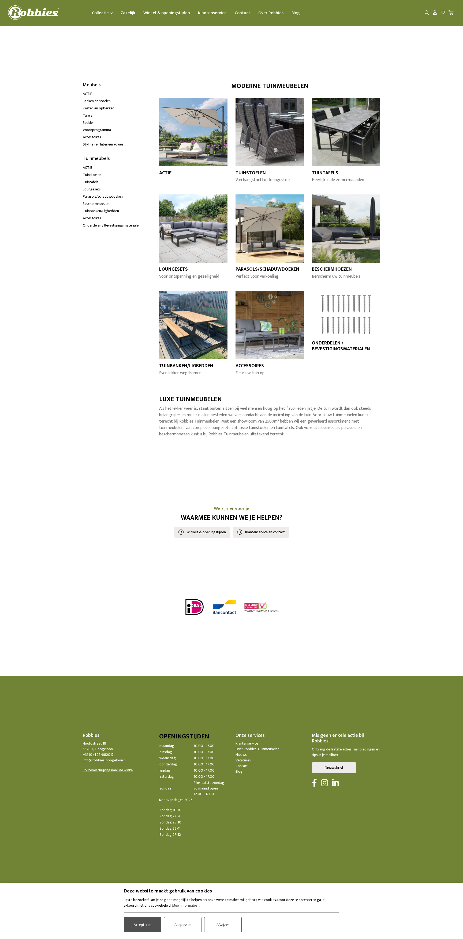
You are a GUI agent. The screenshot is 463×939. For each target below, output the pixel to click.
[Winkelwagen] (451, 13)
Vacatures (243, 760)
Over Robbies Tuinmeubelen (257, 749)
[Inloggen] (435, 13)
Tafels (87, 115)
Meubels (92, 85)
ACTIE (87, 94)
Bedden (89, 123)
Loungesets (92, 189)
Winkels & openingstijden (206, 532)
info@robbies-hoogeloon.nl (104, 760)
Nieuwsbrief (334, 767)
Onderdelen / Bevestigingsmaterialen (111, 225)
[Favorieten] (443, 13)
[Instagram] (324, 783)
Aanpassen (182, 925)
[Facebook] (314, 783)
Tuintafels (90, 182)
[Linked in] (335, 783)
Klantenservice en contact (265, 532)
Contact (242, 766)
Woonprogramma (97, 130)
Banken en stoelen (97, 101)
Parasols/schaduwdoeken (103, 196)
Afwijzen (223, 925)
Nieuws (241, 755)
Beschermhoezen (96, 204)
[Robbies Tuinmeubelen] (33, 13)
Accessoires (92, 137)
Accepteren (142, 925)
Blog (239, 771)
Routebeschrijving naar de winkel (108, 770)
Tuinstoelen (92, 175)
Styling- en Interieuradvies (103, 144)
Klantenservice (247, 743)
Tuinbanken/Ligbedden (101, 211)
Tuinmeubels (96, 159)
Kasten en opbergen (98, 108)
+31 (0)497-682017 (98, 755)
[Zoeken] (427, 13)
